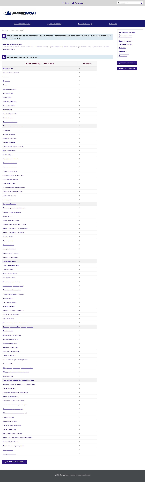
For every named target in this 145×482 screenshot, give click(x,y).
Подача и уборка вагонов (10, 442)
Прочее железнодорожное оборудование (15, 360)
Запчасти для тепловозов (10, 257)
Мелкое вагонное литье (10, 171)
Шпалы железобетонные (10, 122)
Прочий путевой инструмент (11, 314)
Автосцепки (6, 130)
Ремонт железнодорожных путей (12, 409)
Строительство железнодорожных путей (15, 405)
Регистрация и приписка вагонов (12, 433)
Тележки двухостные (9, 183)
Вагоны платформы (8, 245)
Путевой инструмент (55, 47)
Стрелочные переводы (9, 89)
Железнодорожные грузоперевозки (13, 446)
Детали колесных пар (9, 196)
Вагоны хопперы (8, 241)
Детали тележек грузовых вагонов (13, 146)
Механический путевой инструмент (13, 286)
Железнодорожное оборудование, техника (77, 47)
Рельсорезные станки (9, 278)
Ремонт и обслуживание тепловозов (13, 232)
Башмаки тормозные (9, 142)
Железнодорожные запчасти (23, 47)
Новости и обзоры (85, 24)
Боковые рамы (7, 200)
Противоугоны (7, 97)
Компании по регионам (125, 37)
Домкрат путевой (8, 269)
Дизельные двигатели (9, 355)
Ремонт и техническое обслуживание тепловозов (17, 437)
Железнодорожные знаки (10, 347)
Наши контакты (123, 56)
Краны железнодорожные (10, 339)
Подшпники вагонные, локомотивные (14, 187)
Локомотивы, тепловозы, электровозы (14, 208)
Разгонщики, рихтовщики (10, 273)
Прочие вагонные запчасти (11, 159)
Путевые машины (8, 331)
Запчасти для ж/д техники (10, 253)
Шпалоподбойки (8, 298)
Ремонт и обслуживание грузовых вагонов (15, 228)
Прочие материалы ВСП (10, 114)
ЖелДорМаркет (65, 475)
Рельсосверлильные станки (11, 265)
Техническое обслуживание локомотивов (15, 392)
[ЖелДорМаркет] (19, 13)
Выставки (122, 48)
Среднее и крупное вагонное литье (13, 175)
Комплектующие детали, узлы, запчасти (14, 224)
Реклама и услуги (124, 54)
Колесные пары (7, 155)
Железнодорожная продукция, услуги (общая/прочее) (19, 384)
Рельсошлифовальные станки (11, 282)
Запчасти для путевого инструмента (13, 310)
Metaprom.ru (6, 30)
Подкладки (6, 81)
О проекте (113, 24)
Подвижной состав (41, 47)
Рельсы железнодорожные (11, 73)
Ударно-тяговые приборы (10, 179)
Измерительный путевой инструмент (13, 294)
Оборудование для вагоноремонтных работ (16, 372)
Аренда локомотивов (9, 249)
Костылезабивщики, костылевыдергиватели (16, 323)
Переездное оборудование (11, 351)
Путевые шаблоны (8, 319)
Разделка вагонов (8, 417)
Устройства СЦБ (7, 364)
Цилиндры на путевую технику (12, 335)
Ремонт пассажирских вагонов (12, 425)
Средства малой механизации (12, 290)
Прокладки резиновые (9, 101)
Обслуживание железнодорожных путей (15, 413)
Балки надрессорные (9, 150)
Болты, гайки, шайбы (9, 105)
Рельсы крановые (8, 118)
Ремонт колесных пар (9, 429)
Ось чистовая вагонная (10, 163)
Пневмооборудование (9, 138)
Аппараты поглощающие (10, 167)
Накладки (6, 77)
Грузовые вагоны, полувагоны (12, 212)
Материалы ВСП (7, 47)
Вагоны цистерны (8, 216)
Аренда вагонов (8, 237)
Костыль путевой (8, 93)
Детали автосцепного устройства (12, 191)
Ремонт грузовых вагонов (10, 396)
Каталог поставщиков (22, 24)
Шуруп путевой (7, 109)
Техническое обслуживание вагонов (14, 401)
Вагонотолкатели (8, 376)
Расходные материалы (9, 302)
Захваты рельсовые (8, 306)
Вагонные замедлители (10, 343)
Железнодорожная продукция (12, 44)
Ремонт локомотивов (9, 388)
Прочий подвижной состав (11, 220)
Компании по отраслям (125, 35)
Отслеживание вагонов (10, 421)
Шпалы (5, 85)
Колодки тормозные (9, 134)
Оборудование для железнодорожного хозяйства (18, 368)
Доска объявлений (54, 24)
